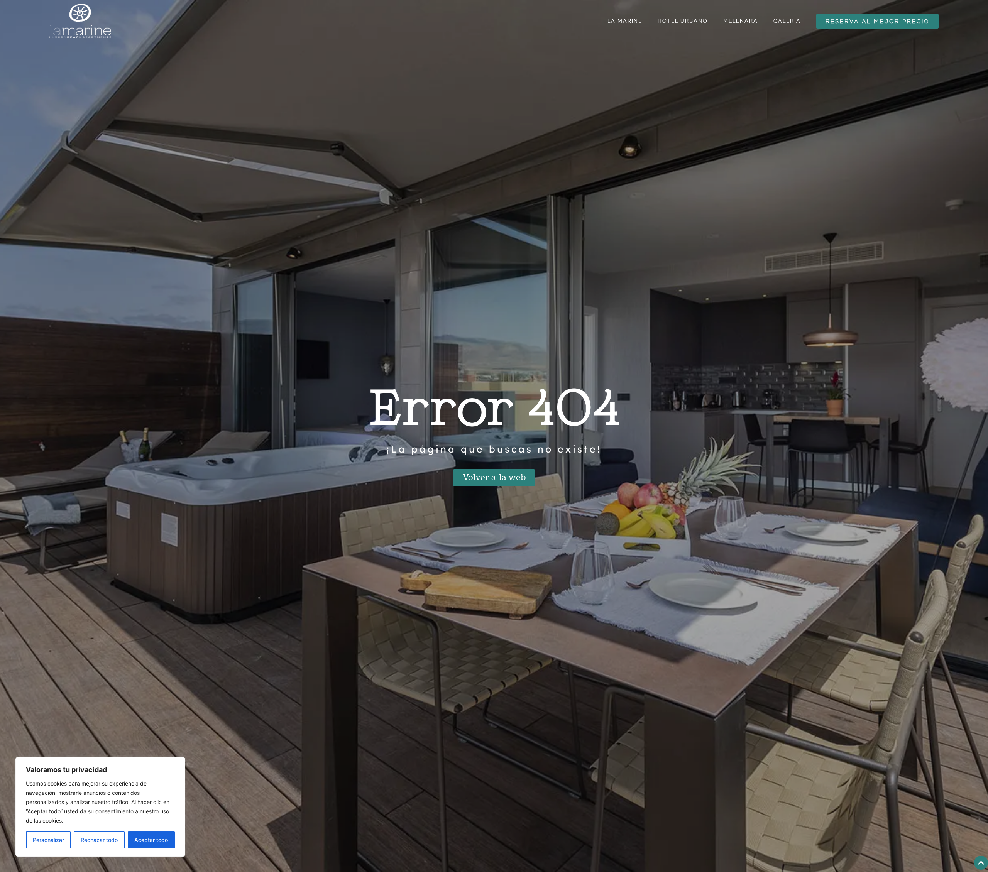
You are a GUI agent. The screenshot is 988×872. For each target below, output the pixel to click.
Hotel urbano (683, 21)
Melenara (740, 21)
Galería (787, 21)
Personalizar (48, 840)
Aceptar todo (151, 840)
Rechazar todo (99, 840)
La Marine (624, 21)
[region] (100, 807)
